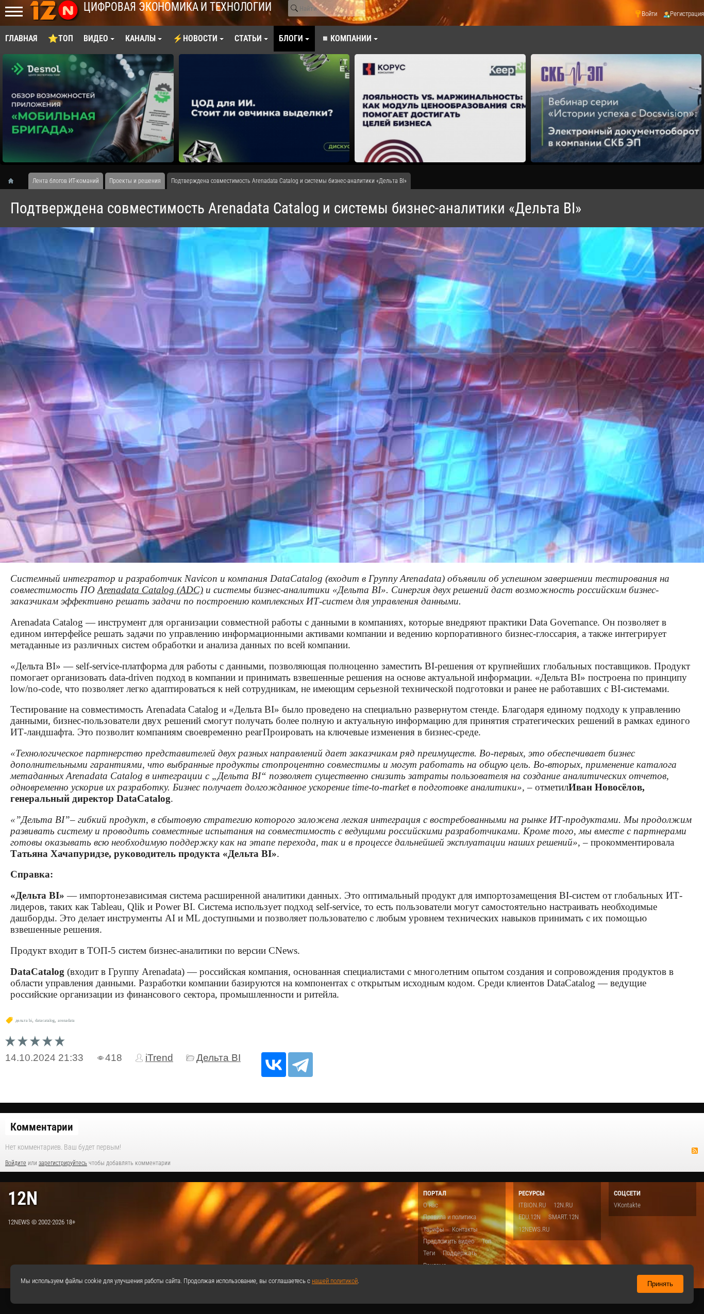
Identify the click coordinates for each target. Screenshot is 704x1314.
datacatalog (45, 1020)
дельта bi (23, 1020)
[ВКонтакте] (273, 1064)
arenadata (66, 1020)
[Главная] (14, 181)
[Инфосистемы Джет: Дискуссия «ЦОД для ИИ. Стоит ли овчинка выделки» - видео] (264, 108)
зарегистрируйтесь (63, 1163)
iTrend (159, 1057)
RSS (695, 1150)
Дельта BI (218, 1057)
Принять (660, 1284)
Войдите (15, 1163)
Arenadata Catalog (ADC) (150, 589)
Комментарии (41, 1127)
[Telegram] (300, 1064)
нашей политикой (335, 1281)
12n (23, 1198)
